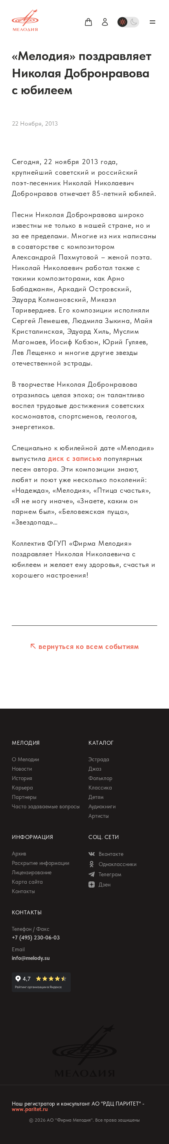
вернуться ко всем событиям (89, 646)
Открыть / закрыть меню (152, 22)
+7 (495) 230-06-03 (36, 937)
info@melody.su (31, 958)
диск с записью (74, 458)
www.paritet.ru (30, 1109)
